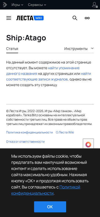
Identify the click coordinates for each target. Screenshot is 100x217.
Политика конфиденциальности (29, 132)
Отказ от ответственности (25, 141)
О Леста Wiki (65, 132)
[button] (8, 18)
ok (50, 207)
